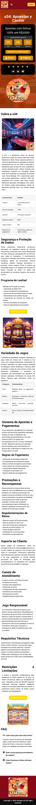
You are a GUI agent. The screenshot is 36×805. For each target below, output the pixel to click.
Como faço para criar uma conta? (19, 735)
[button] (11, 4)
